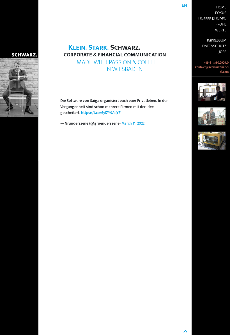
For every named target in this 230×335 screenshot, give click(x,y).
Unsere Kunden (212, 19)
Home (221, 7)
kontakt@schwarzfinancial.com (212, 69)
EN (184, 5)
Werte (220, 30)
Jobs (222, 52)
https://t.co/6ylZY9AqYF (101, 112)
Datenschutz (214, 46)
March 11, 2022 (132, 123)
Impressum (216, 40)
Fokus (220, 13)
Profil (220, 24)
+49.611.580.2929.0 (216, 62)
